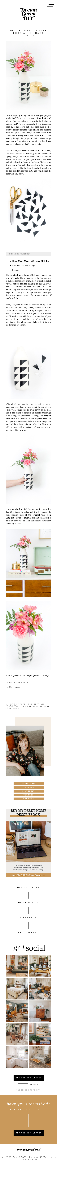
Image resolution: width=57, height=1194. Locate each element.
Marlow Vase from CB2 (33, 150)
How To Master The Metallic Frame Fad (25, 704)
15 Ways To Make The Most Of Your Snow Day (28, 707)
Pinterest (46, 118)
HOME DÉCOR (28, 902)
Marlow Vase (21, 162)
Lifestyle (28, 918)
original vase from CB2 (23, 275)
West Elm (39, 135)
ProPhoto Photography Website (26, 1157)
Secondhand (28, 932)
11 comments (17, 682)
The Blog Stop (29, 1159)
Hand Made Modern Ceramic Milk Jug (30, 261)
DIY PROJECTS (28, 888)
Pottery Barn (22, 135)
